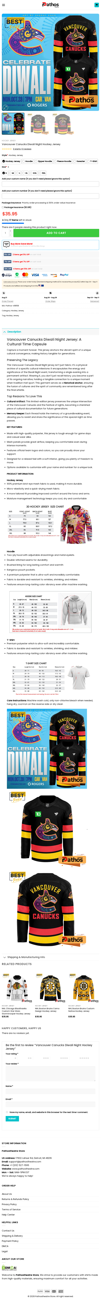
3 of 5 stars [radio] (38, 1058)
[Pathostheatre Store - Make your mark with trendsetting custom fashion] (50, 5)
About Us (7, 1194)
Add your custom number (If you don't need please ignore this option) (37, 190)
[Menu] (3, 5)
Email (9, 1099)
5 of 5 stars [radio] (74, 1058)
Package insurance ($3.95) (17, 207)
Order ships (50, 301)
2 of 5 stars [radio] (23, 1058)
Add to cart (56, 233)
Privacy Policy (9, 1204)
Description (14, 331)
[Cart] (96, 5)
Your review (12, 1063)
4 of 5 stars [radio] (55, 1058)
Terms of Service (11, 1209)
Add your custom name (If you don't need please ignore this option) (36, 178)
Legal (5, 1251)
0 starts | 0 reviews (22, 149)
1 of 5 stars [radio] (9, 1058)
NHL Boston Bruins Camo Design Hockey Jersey (47, 1009)
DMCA (5, 1246)
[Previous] (7, 62)
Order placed (7, 301)
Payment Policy (10, 1241)
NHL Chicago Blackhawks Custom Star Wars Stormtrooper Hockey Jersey (16, 1011)
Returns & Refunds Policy (15, 1199)
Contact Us (8, 1230)
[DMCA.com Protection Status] (9, 1267)
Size (4, 167)
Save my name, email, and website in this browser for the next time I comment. (49, 1112)
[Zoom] (5, 107)
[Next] (94, 62)
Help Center (8, 1214)
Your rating (12, 1053)
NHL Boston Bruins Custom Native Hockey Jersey (81, 1009)
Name (9, 1086)
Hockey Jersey (9, 140)
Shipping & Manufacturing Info (26, 957)
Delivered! (94, 301)
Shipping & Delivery (12, 1235)
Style (5, 155)
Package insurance (11, 202)
